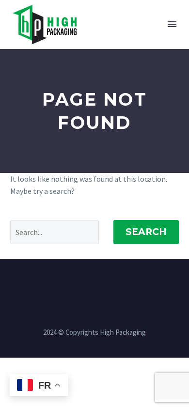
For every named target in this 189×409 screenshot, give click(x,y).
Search (146, 231)
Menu (172, 24)
